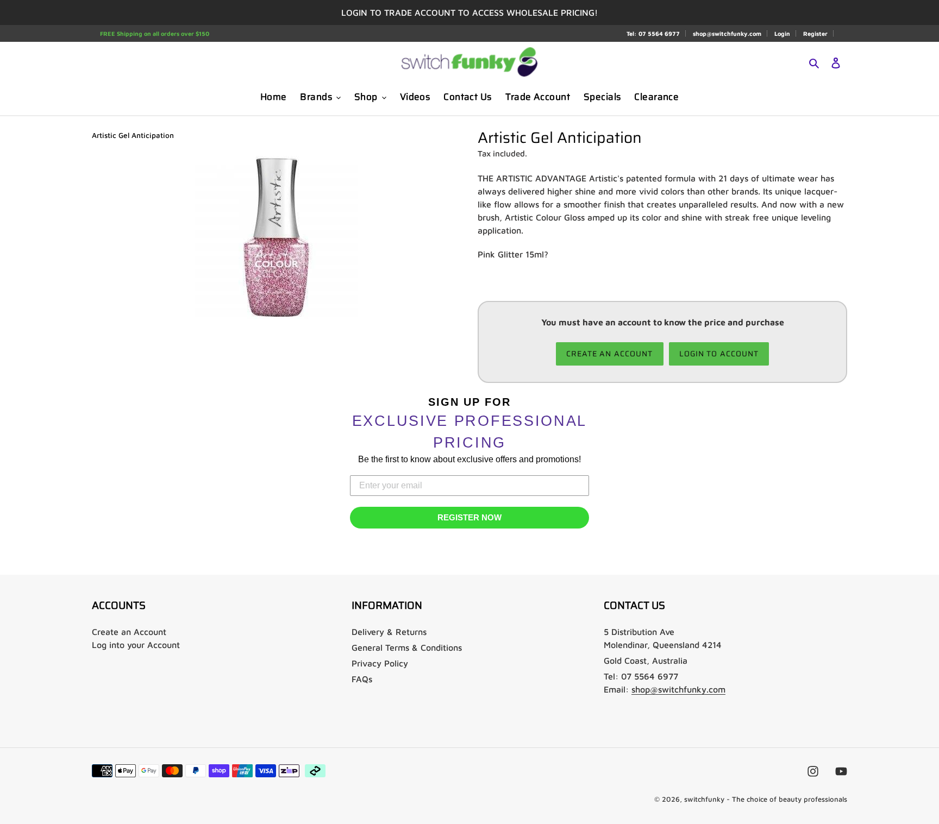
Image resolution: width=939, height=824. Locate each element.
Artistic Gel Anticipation (133, 135)
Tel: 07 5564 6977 (653, 33)
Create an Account (129, 632)
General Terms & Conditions (407, 647)
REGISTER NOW (469, 517)
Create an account (609, 354)
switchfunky (704, 799)
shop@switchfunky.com (727, 33)
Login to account (719, 354)
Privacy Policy (380, 663)
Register (815, 33)
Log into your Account (136, 645)
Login (782, 33)
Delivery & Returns (389, 632)
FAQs (362, 679)
